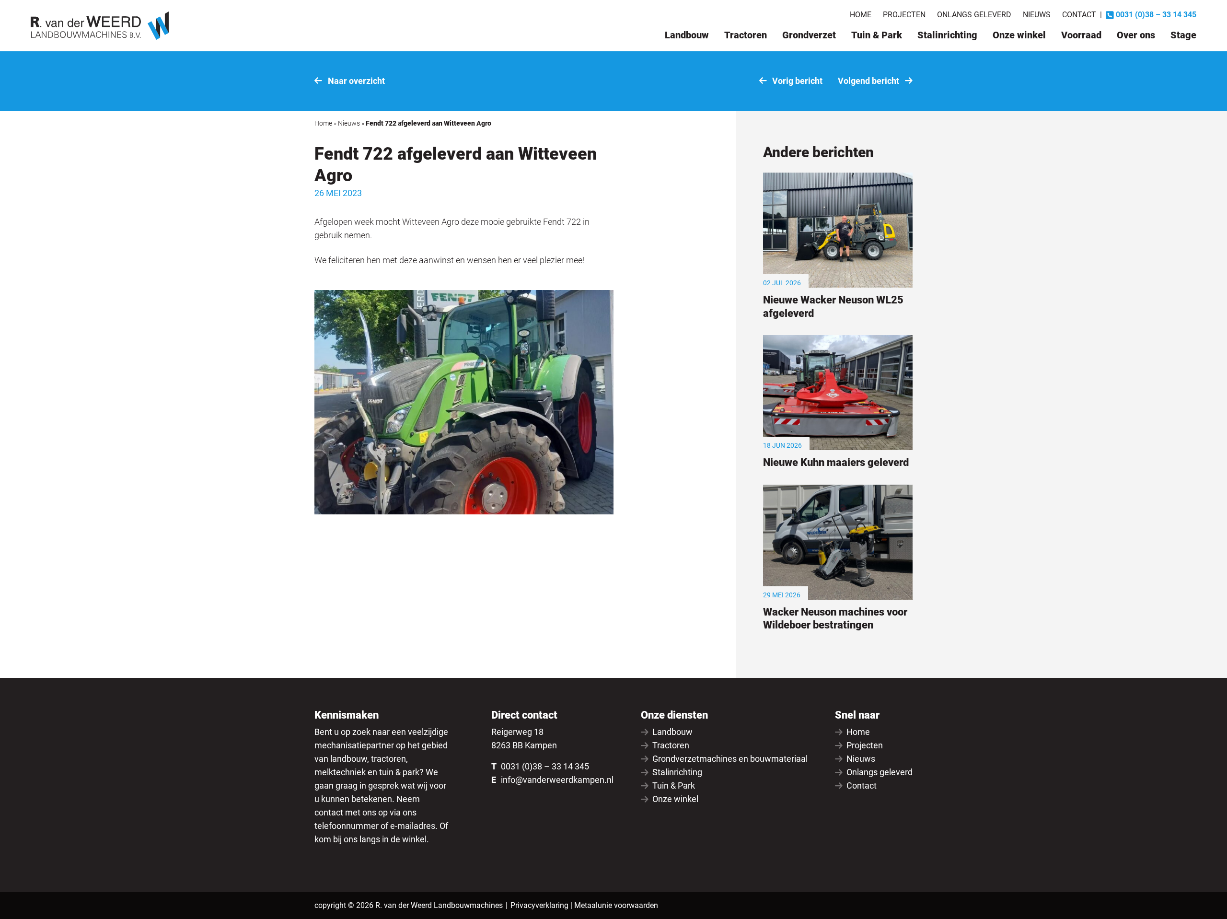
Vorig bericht (796, 81)
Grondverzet (809, 35)
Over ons (1136, 35)
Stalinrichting (947, 35)
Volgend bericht (869, 81)
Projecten (904, 14)
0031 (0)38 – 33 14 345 (545, 766)
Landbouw (687, 35)
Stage (1183, 35)
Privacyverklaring (539, 905)
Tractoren (745, 35)
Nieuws (1037, 14)
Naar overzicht (355, 81)
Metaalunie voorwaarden (616, 905)
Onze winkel (1019, 35)
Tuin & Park (876, 35)
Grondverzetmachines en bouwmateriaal (730, 759)
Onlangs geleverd (974, 14)
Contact (1079, 14)
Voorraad (1081, 35)
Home (860, 14)
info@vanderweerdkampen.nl (557, 780)
